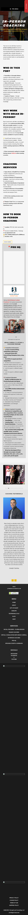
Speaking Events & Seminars (14, 643)
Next (15, 580)
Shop (14, 619)
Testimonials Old (14, 613)
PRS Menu (15, 9)
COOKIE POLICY (14, 900)
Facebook (14, 655)
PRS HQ (14, 640)
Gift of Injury (14, 608)
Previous (13, 580)
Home (14, 602)
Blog (14, 616)
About (14, 605)
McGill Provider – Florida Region (14, 629)
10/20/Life (13, 153)
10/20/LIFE (14, 610)
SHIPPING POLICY (14, 905)
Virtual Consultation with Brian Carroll (14, 635)
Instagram (14, 653)
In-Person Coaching (14, 637)
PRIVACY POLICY (14, 897)
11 (19, 488)
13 (22, 488)
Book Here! (7, 241)
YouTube (14, 659)
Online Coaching (14, 632)
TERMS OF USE (14, 902)
